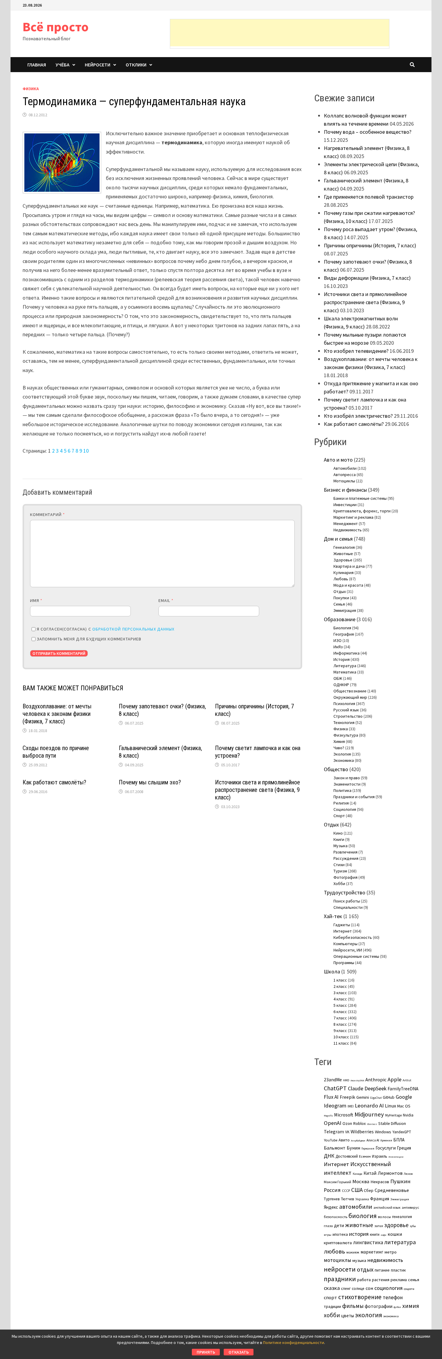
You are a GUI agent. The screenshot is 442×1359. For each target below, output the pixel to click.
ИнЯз (338, 646)
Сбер (368, 1190)
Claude (355, 1088)
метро (391, 1252)
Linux (390, 1106)
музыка (359, 1260)
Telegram (334, 1132)
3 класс (340, 992)
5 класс (340, 1005)
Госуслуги (386, 1148)
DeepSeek (375, 1088)
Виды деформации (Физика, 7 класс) (367, 277)
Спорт (339, 815)
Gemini (362, 1097)
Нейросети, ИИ (347, 950)
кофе (383, 1234)
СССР (346, 1191)
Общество (336, 769)
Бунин (353, 1148)
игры (327, 1234)
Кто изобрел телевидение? (356, 350)
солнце (358, 1288)
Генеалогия (344, 547)
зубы (413, 1226)
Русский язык (346, 710)
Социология (344, 809)
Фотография (345, 877)
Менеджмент (345, 523)
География (343, 634)
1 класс (340, 980)
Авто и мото (338, 459)
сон (369, 1288)
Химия (339, 741)
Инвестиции (345, 504)
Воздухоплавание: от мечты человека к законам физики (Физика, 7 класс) (57, 714)
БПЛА (398, 1140)
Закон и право (346, 777)
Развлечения (345, 852)
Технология (344, 722)
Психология (344, 703)
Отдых (339, 591)
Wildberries (362, 1132)
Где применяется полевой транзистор (368, 196)
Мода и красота (348, 585)
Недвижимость (347, 530)
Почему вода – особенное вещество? (367, 131)
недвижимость (385, 1260)
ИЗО (337, 640)
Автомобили (345, 468)
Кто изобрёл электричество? (358, 415)
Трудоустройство (344, 892)
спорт (330, 1297)
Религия (341, 803)
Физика (31, 88)
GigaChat (376, 1098)
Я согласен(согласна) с (105, 629)
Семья (339, 604)
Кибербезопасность (352, 937)
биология (362, 1216)
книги (374, 1234)
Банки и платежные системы (360, 498)
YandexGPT (401, 1132)
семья (413, 1279)
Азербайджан (358, 1140)
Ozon (347, 1123)
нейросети (340, 1269)
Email (166, 600)
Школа (332, 971)
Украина (362, 1199)
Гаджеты (341, 924)
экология (368, 1315)
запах (378, 1226)
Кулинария (343, 572)
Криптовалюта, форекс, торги (362, 511)
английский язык (387, 1207)
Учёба (62, 65)
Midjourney (369, 1114)
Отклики (136, 65)
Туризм (340, 871)
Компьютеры (345, 943)
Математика (344, 672)
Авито (344, 1140)
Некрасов (379, 1181)
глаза (328, 1225)
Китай (370, 1173)
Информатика (346, 653)
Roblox (359, 1123)
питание (382, 1270)
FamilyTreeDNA (403, 1089)
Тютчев (347, 1199)
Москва (360, 1181)
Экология (342, 754)
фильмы (353, 1305)
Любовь (340, 579)
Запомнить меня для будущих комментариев (89, 639)
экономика (391, 1316)
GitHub (388, 1097)
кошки (395, 1234)
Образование (339, 619)
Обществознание (350, 691)
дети (339, 1225)
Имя (36, 600)
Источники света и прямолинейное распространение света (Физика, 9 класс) (257, 790)
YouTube (330, 1140)
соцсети (409, 1289)
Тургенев (332, 1199)
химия (410, 1305)
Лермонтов (390, 1173)
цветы (347, 1315)
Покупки (341, 597)
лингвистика (368, 1242)
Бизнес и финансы (345, 489)
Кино (338, 833)
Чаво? (338, 747)
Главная (36, 65)
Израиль (379, 1156)
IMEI (351, 1106)
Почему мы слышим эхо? (150, 782)
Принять (206, 1352)
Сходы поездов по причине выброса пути (56, 751)
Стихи (339, 864)
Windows (383, 1132)
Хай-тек (333, 916)
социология (388, 1287)
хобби (332, 1315)
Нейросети (97, 65)
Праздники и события (354, 796)
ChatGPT (335, 1088)
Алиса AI (373, 1140)
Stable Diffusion (392, 1123)
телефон (393, 1297)
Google (404, 1096)
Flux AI (331, 1097)
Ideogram (335, 1105)
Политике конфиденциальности (293, 1342)
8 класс (340, 1024)
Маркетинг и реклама (353, 517)
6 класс (340, 1011)
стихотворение (360, 1297)
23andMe (333, 1080)
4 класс (340, 999)
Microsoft (343, 1115)
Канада (357, 1174)
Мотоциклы (344, 481)
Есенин (365, 1156)
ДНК (329, 1155)
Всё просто (56, 26)
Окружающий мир (350, 697)
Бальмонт (334, 1148)
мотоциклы (337, 1260)
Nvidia (408, 1115)
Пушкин (400, 1181)
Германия (367, 1148)
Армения (386, 1140)
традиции (332, 1306)
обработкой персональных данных (133, 629)
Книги (338, 839)
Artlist (407, 1080)
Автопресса (344, 474)
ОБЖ (337, 678)
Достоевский (347, 1156)
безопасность (335, 1216)
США (357, 1189)
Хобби (339, 883)
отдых (365, 1269)
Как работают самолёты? (54, 782)
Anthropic (375, 1080)
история (359, 1233)
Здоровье (342, 560)
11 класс (341, 1043)
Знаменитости (347, 784)
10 (86, 450)
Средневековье (392, 1190)
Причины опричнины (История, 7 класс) (370, 245)
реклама (399, 1279)
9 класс (340, 1030)
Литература (344, 665)
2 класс (340, 986)
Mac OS (403, 1106)
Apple (394, 1079)
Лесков (408, 1174)
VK (347, 1132)
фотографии (378, 1306)
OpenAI (332, 1122)
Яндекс (331, 1207)
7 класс (340, 1018)
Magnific (328, 1115)
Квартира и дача (349, 566)
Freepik (347, 1097)
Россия (332, 1190)
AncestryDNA (357, 1080)
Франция (379, 1199)
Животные (343, 553)
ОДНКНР (341, 684)
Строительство (348, 716)
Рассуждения (345, 858)
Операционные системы (356, 956)
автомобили (355, 1206)
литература (400, 1242)
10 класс (341, 1037)
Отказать (239, 1352)
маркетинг (372, 1252)
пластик (398, 1270)
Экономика (343, 760)
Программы (343, 962)
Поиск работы (346, 901)
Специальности (348, 907)
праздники (340, 1279)
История (341, 659)
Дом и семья (338, 538)
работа (364, 1279)
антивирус (410, 1207)
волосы (384, 1216)
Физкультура (345, 735)
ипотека (340, 1234)
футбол (397, 1307)
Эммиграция (344, 610)
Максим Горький (337, 1182)
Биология (342, 628)
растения (380, 1279)
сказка (332, 1287)
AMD (346, 1080)
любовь (334, 1251)
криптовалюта (338, 1242)
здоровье (396, 1225)
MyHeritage (393, 1115)
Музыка (340, 845)
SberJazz (372, 1123)
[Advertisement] (279, 32)
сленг (346, 1288)
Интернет (342, 931)
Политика (342, 790)
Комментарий (47, 514)
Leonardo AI (369, 1105)
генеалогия (402, 1216)
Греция (404, 1148)
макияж (352, 1252)
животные (359, 1225)
